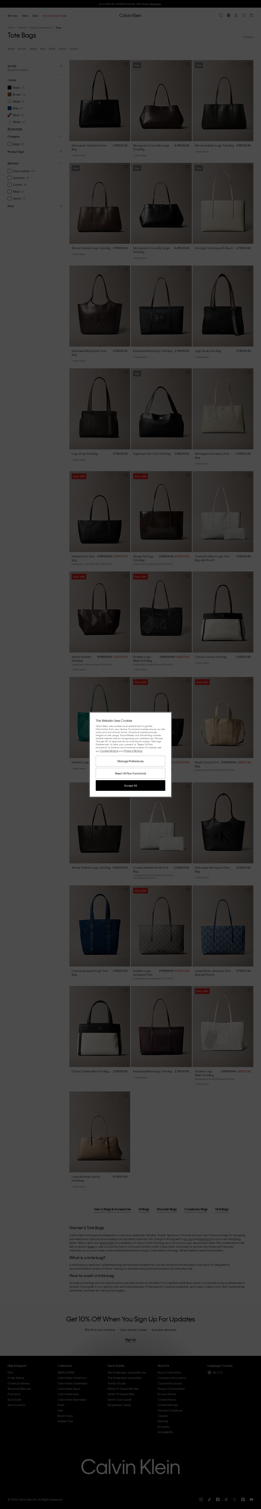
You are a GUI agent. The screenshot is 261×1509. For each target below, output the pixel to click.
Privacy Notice (133, 750)
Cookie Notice (109, 750)
